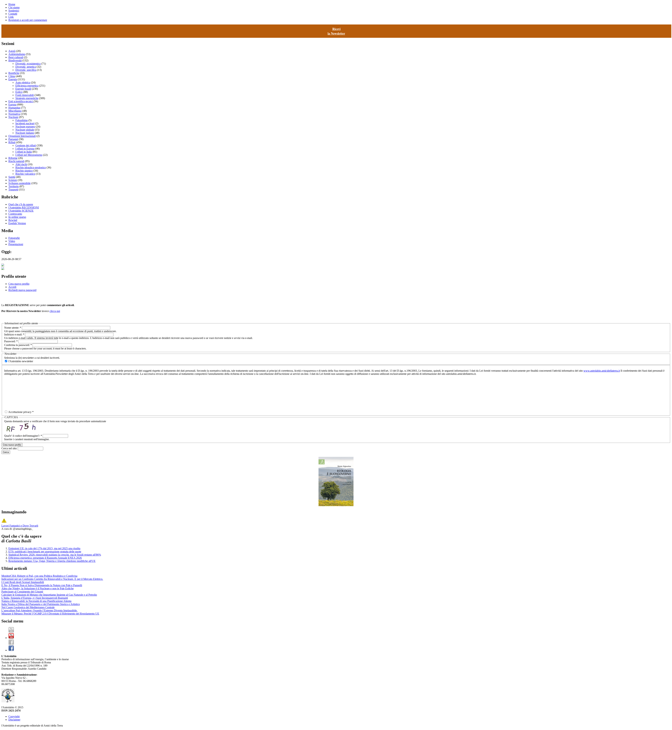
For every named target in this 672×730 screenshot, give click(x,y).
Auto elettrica (22, 82)
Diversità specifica (25, 69)
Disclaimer (14, 719)
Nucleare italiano (24, 132)
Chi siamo (14, 7)
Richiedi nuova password (22, 290)
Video (11, 241)
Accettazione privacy (21, 411)
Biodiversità (15, 60)
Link (11, 16)
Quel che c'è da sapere (20, 204)
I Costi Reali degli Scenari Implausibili (22, 582)
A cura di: (7, 528)
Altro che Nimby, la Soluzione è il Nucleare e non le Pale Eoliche (37, 588)
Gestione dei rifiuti (25, 145)
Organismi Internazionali (22, 135)
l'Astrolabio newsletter (20, 361)
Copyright (14, 716)
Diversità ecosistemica (28, 63)
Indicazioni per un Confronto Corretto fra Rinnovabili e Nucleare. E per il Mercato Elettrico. (52, 578)
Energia (12, 79)
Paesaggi (13, 139)
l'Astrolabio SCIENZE (21, 210)
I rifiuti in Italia (23, 151)
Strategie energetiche (26, 98)
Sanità (11, 176)
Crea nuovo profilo (18, 283)
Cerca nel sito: (9, 448)
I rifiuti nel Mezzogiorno (28, 154)
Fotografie (14, 237)
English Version (17, 223)
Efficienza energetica (26, 85)
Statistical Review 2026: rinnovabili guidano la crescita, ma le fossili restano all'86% (54, 554)
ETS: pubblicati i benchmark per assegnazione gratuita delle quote (44, 551)
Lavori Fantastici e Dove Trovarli (19, 525)
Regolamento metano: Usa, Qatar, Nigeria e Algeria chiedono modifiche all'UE (52, 560)
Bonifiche (13, 73)
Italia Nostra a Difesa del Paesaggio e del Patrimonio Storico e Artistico (40, 604)
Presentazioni (15, 244)
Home (11, 4)
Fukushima (21, 120)
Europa (12, 104)
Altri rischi (21, 164)
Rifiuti (11, 142)
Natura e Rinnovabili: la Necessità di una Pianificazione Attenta (36, 601)
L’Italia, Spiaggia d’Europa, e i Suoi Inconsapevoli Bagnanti (34, 597)
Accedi (12, 286)
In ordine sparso (17, 216)
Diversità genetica (25, 66)
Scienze (12, 180)
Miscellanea (15, 110)
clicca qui (55, 311)
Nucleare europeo (25, 126)
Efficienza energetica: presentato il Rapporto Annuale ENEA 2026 (45, 557)
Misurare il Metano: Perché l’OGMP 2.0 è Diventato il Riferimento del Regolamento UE (50, 613)
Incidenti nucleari (24, 123)
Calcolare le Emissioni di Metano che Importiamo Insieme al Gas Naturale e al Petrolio (49, 594)
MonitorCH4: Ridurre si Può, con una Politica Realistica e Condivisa (39, 575)
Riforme (13, 158)
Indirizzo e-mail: (14, 334)
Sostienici (13, 10)
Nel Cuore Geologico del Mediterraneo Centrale (28, 607)
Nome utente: (12, 327)
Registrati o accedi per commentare (27, 20)
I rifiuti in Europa (24, 148)
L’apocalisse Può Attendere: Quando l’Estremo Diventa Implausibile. (39, 610)
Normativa (14, 113)
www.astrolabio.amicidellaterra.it (601, 370)
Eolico (19, 91)
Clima (11, 76)
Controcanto (15, 213)
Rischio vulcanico (25, 173)
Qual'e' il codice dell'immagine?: (23, 435)
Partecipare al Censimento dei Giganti (22, 591)
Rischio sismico (24, 170)
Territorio (13, 186)
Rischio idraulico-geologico (30, 167)
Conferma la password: (18, 344)
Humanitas (14, 107)
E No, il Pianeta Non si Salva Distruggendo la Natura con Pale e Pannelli (41, 585)
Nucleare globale (24, 129)
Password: (11, 341)
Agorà (11, 50)
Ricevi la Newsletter (336, 31)
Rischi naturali (16, 161)
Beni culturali (15, 57)
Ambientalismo (16, 54)
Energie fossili (23, 88)
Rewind (12, 220)
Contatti (12, 13)
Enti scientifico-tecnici (21, 101)
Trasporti (13, 189)
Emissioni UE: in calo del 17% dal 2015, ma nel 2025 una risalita (44, 548)
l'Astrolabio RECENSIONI (23, 207)
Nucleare (13, 117)
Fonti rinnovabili (24, 95)
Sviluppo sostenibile (19, 183)
